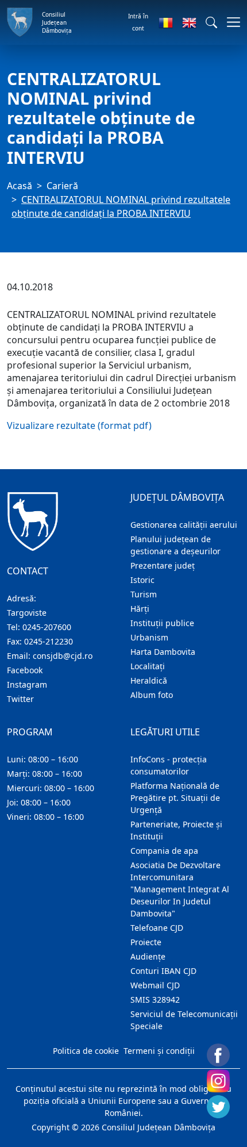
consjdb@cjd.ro (62, 655)
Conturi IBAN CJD (163, 970)
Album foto (151, 694)
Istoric (142, 579)
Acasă (19, 185)
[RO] (166, 22)
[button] (211, 22)
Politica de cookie (86, 1050)
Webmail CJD (155, 985)
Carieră (62, 185)
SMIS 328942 (155, 999)
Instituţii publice (162, 622)
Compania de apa (164, 850)
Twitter (20, 698)
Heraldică (148, 680)
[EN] (189, 22)
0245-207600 (46, 627)
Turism (143, 594)
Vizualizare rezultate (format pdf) (79, 425)
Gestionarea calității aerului (183, 524)
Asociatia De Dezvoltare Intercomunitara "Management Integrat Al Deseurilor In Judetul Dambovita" (179, 889)
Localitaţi (147, 666)
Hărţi (139, 608)
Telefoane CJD (156, 927)
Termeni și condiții (159, 1050)
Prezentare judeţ (162, 565)
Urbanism (149, 637)
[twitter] (218, 1106)
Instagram (27, 684)
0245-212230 (48, 641)
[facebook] (218, 1055)
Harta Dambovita (162, 651)
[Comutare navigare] (230, 22)
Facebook (25, 670)
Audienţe (147, 956)
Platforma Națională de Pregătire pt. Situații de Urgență (175, 797)
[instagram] (218, 1080)
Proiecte (145, 942)
